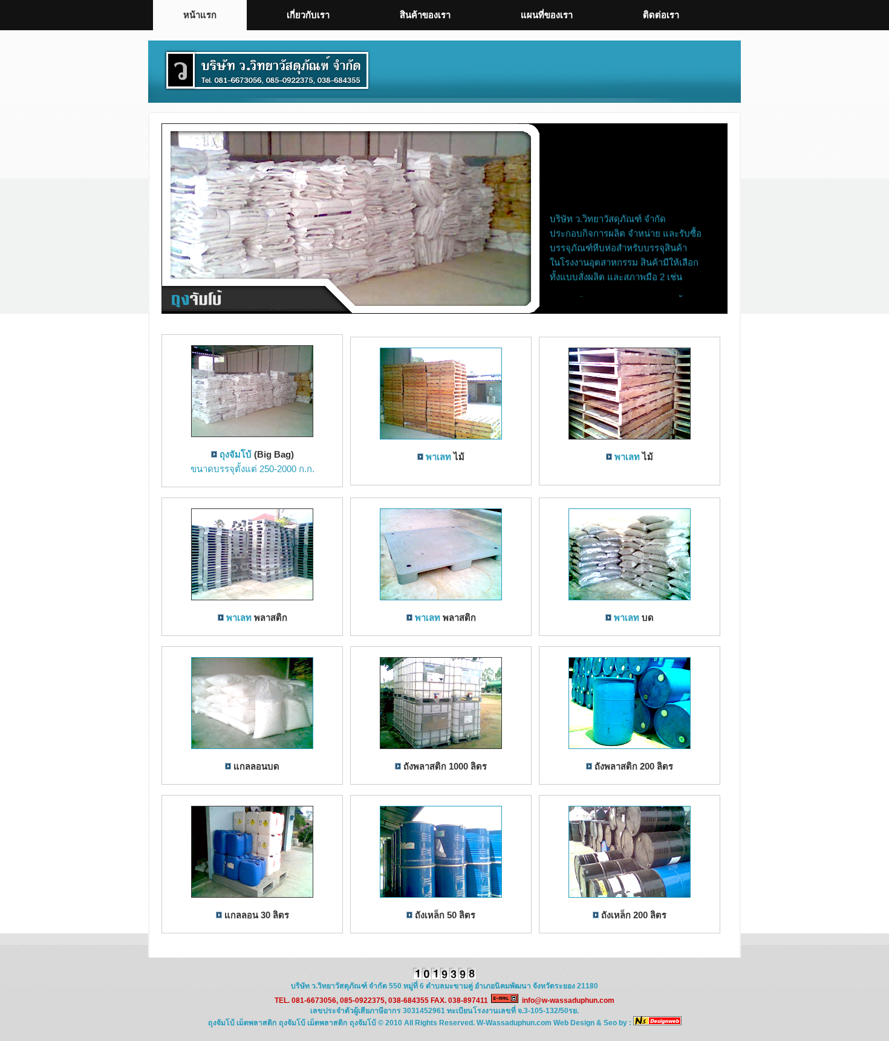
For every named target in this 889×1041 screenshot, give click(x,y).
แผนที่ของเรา (547, 15)
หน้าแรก (200, 15)
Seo (610, 1023)
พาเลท (438, 457)
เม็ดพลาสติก (256, 1023)
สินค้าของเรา (425, 15)
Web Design (573, 1023)
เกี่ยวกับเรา (308, 15)
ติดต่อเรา (661, 15)
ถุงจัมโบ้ (236, 454)
